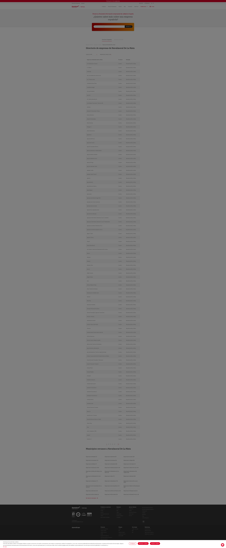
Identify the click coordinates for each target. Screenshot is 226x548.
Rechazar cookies (143, 543)
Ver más (5, 546)
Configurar (132, 543)
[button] (222, 545)
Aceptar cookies (155, 543)
